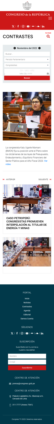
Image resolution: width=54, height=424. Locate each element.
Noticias (27, 302)
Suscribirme (27, 368)
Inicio (27, 298)
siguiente (43, 179)
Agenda (27, 310)
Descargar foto (12, 96)
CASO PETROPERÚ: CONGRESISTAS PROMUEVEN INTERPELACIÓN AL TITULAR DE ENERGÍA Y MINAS (26, 223)
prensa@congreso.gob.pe (23, 383)
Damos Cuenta (27, 319)
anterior (10, 179)
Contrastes (27, 306)
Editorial (27, 314)
